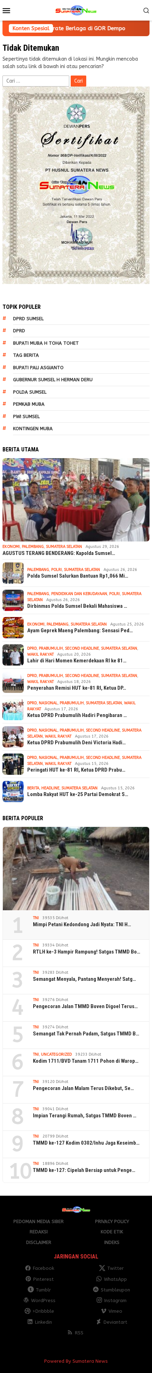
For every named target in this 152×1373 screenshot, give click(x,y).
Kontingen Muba (33, 428)
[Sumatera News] (76, 10)
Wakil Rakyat (40, 654)
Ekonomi (11, 546)
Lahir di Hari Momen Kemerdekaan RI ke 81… (77, 660)
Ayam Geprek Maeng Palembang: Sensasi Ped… (80, 630)
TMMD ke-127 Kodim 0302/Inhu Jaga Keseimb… (86, 1143)
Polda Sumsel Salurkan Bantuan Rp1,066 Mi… (77, 576)
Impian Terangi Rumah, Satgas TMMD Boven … (84, 1115)
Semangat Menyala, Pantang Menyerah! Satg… (84, 979)
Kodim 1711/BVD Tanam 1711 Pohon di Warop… (86, 1061)
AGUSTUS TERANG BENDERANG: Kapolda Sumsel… (58, 553)
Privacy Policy (112, 1221)
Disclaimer (38, 1242)
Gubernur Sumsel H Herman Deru (53, 379)
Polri (56, 569)
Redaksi (39, 1231)
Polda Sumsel (29, 392)
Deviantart (115, 1322)
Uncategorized (56, 1054)
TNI (36, 918)
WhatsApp (115, 1279)
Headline (50, 788)
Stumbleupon (115, 1290)
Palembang (33, 546)
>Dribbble (43, 1311)
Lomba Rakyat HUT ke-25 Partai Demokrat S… (77, 794)
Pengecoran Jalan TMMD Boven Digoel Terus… (85, 1006)
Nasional (48, 703)
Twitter (115, 1268)
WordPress (43, 1300)
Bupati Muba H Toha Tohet (46, 343)
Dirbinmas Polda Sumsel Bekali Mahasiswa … (77, 606)
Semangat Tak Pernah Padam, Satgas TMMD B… (86, 1033)
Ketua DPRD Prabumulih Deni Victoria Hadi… (76, 742)
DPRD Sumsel (28, 318)
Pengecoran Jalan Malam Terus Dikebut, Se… (83, 1088)
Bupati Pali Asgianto (38, 367)
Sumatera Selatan (64, 546)
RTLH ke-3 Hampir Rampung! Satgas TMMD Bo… (86, 952)
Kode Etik (112, 1231)
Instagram (115, 1300)
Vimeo (115, 1311)
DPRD (19, 330)
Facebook (43, 1268)
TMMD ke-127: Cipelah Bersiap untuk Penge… (84, 1170)
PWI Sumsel (26, 416)
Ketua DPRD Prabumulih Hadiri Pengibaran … (77, 715)
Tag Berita (26, 355)
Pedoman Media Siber (38, 1221)
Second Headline (82, 648)
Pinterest (43, 1279)
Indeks (111, 1242)
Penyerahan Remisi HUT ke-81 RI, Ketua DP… (76, 688)
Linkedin (43, 1322)
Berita (33, 788)
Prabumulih (51, 648)
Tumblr (43, 1290)
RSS (79, 1332)
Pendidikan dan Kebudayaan (79, 593)
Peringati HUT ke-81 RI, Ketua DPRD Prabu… (76, 770)
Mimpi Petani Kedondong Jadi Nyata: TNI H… (82, 924)
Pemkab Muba (29, 404)
